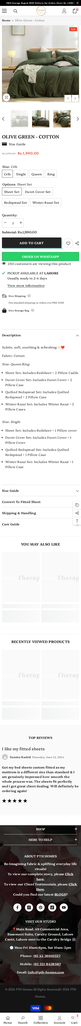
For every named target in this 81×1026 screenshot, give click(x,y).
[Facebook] (17, 907)
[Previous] (67, 98)
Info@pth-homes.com (46, 972)
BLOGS (60, 894)
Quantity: (9, 215)
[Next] (75, 98)
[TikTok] (52, 907)
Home (6, 20)
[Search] (15, 11)
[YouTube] (64, 907)
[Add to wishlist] (68, 243)
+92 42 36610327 (47, 955)
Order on (40, 256)
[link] (20, 606)
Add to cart (31, 243)
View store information (25, 285)
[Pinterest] (41, 907)
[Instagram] (29, 907)
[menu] (4, 10)
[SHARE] (76, 243)
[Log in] (64, 11)
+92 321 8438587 (47, 964)
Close (77, 3)
